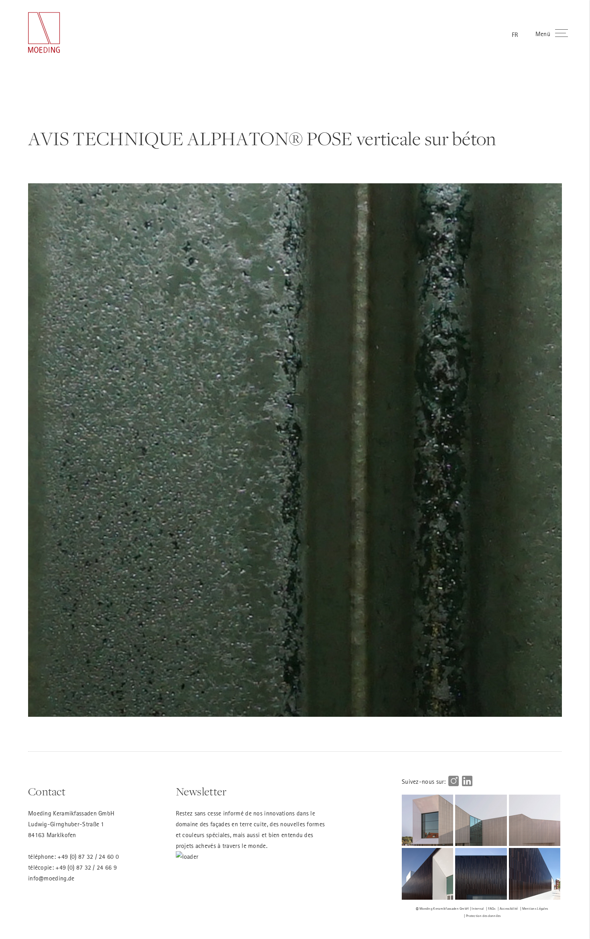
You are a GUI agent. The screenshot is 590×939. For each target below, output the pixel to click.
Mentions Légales (535, 908)
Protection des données (483, 915)
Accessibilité (509, 908)
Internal (478, 908)
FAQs (492, 908)
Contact (46, 792)
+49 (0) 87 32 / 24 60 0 (88, 856)
